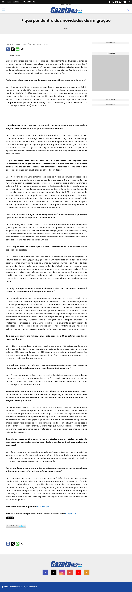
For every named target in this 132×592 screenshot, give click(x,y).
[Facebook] (109, 2)
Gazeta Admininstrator (17, 44)
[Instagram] (116, 2)
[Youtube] (124, 2)
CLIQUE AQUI (43, 506)
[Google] (120, 2)
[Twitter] (113, 2)
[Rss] (129, 2)
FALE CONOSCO (29, 2)
